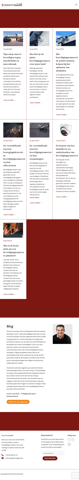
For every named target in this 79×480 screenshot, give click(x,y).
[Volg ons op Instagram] (73, 439)
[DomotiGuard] (12, 4)
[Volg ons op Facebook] (69, 439)
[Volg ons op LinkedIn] (69, 444)
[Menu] (76, 4)
